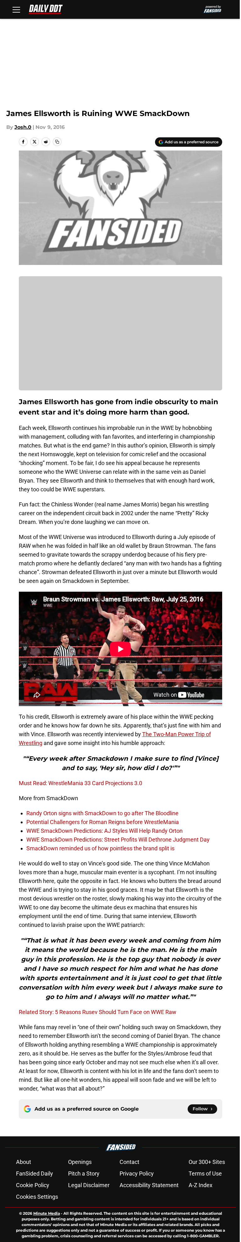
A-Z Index (200, 1185)
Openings (80, 1162)
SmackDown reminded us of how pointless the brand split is (100, 848)
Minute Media (46, 1213)
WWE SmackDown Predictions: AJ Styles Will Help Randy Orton (104, 830)
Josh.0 (22, 127)
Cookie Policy (32, 1185)
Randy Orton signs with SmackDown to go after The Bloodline (102, 813)
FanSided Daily (34, 1173)
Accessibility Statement (149, 1185)
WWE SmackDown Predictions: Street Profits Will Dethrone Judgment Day (118, 839)
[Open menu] (16, 9)
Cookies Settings (37, 1196)
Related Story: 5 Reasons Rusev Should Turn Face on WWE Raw (97, 1012)
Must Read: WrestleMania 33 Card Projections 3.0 (80, 783)
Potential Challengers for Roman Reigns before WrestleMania (102, 822)
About (23, 1162)
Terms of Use (205, 1173)
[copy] (57, 141)
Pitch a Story (83, 1173)
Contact (129, 1162)
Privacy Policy (137, 1173)
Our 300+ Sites (207, 1162)
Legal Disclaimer (89, 1185)
